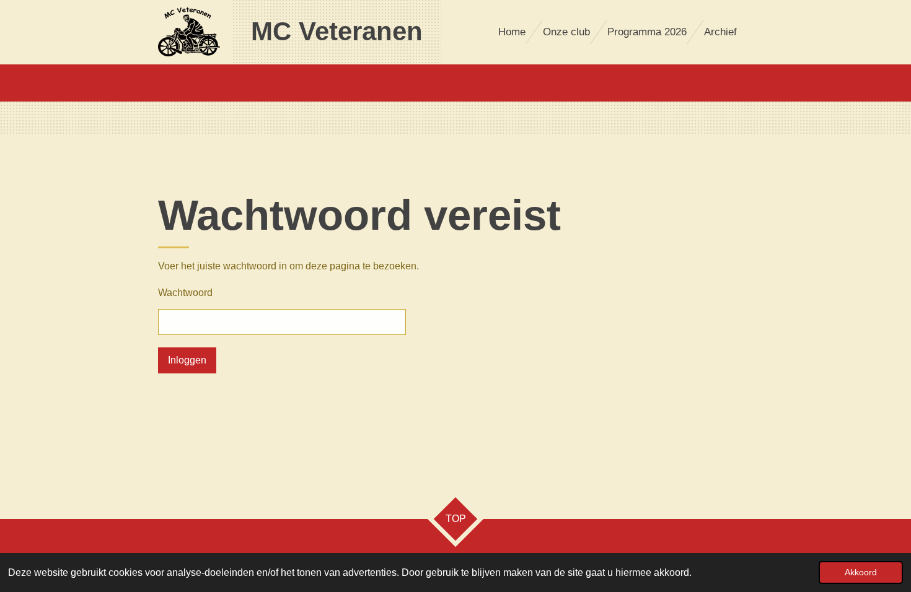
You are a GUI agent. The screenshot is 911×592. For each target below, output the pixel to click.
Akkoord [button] (861, 572)
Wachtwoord (185, 292)
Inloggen (187, 360)
